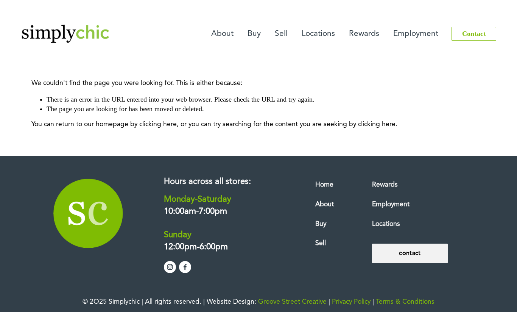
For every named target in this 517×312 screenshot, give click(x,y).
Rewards (364, 34)
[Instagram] (170, 267)
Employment (415, 34)
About (222, 34)
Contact (474, 33)
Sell (281, 34)
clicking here (158, 124)
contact (409, 253)
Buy (254, 34)
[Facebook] (185, 267)
